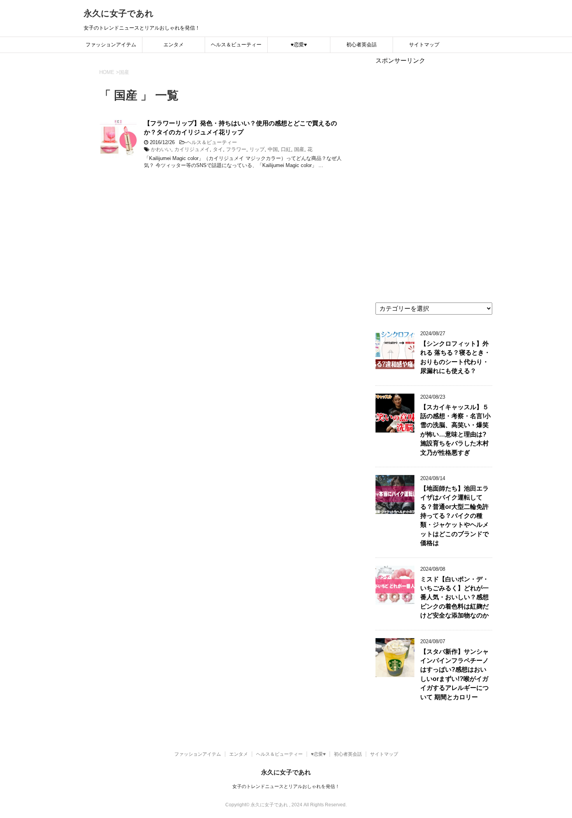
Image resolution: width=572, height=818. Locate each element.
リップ (257, 149)
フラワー (236, 149)
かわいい (161, 149)
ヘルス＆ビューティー (236, 44)
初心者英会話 (361, 44)
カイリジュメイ (192, 149)
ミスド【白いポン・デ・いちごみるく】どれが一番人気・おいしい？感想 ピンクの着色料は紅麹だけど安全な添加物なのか (454, 597)
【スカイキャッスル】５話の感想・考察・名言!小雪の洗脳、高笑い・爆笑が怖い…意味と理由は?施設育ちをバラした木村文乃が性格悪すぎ (455, 430)
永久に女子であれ (119, 13)
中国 (273, 149)
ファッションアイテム (111, 44)
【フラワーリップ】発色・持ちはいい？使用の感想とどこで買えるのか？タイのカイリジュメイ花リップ (240, 127)
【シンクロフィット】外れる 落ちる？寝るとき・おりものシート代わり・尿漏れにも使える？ (455, 357)
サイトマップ (424, 44)
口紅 (286, 149)
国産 (299, 149)
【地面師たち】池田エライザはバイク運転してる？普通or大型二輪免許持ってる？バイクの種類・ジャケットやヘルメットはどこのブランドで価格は (454, 515)
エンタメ (173, 44)
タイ (218, 149)
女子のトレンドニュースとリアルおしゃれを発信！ (286, 786)
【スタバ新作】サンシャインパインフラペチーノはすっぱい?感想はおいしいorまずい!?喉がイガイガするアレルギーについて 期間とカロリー (454, 674)
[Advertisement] (433, 182)
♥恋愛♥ (299, 44)
